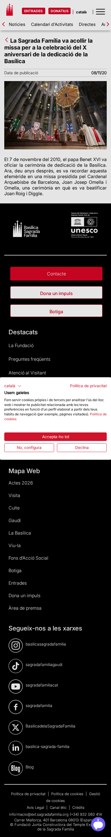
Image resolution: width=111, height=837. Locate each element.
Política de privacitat (88, 386)
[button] (13, 386)
